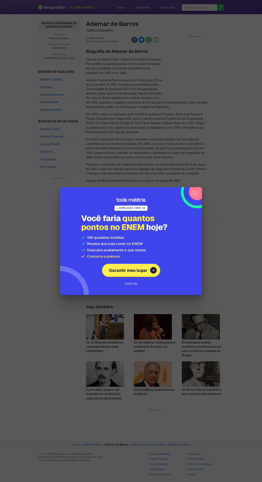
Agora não (131, 283)
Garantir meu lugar (128, 270)
